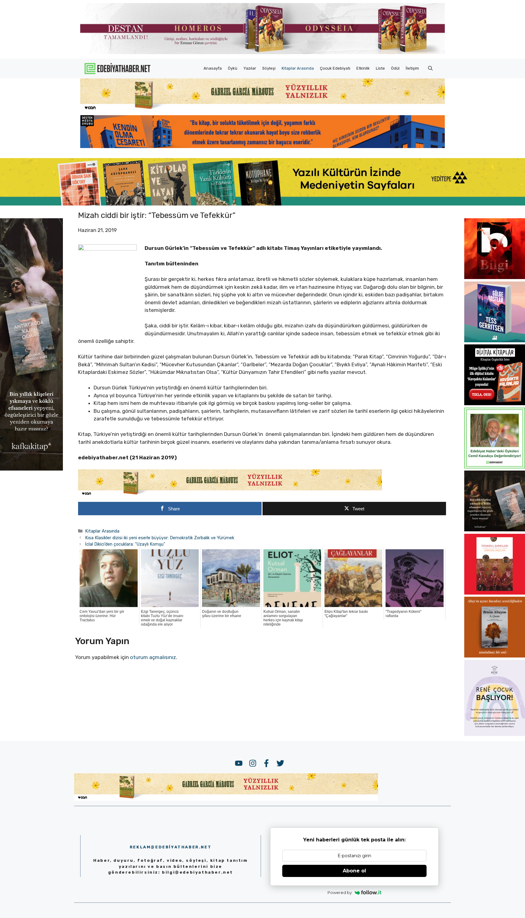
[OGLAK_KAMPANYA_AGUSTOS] (494, 593)
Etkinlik (363, 68)
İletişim (412, 68)
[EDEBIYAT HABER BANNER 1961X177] (262, 204)
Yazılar (249, 68)
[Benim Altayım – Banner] (494, 656)
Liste (380, 68)
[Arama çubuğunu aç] (430, 68)
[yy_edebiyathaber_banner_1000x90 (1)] (230, 495)
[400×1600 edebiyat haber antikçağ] (31, 469)
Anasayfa (213, 68)
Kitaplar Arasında (298, 68)
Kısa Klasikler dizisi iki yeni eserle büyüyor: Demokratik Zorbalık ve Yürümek (159, 537)
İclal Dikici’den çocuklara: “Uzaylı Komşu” (125, 544)
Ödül (395, 68)
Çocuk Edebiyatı (335, 68)
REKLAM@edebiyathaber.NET (170, 847)
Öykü (232, 68)
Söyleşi (269, 68)
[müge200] (494, 403)
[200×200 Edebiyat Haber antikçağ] (494, 529)
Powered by (340, 892)
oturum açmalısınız (153, 657)
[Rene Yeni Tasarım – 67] (494, 734)
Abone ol (354, 871)
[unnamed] (494, 277)
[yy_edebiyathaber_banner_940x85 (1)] (262, 109)
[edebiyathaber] (262, 146)
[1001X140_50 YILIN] (262, 52)
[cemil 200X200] (494, 467)
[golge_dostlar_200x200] (494, 340)
